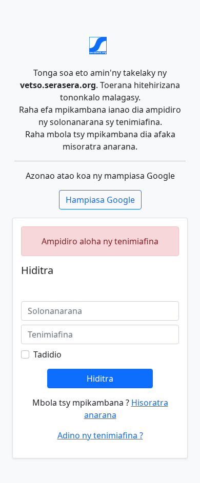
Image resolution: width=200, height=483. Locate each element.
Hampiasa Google (100, 199)
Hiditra (100, 378)
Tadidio (47, 354)
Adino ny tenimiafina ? (100, 435)
